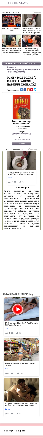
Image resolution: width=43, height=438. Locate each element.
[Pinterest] (31, 89)
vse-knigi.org (18, 3)
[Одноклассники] (28, 89)
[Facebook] (25, 89)
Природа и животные (21, 139)
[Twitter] (35, 89)
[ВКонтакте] (21, 89)
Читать (21, 143)
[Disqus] (21, 262)
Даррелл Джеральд (21, 134)
